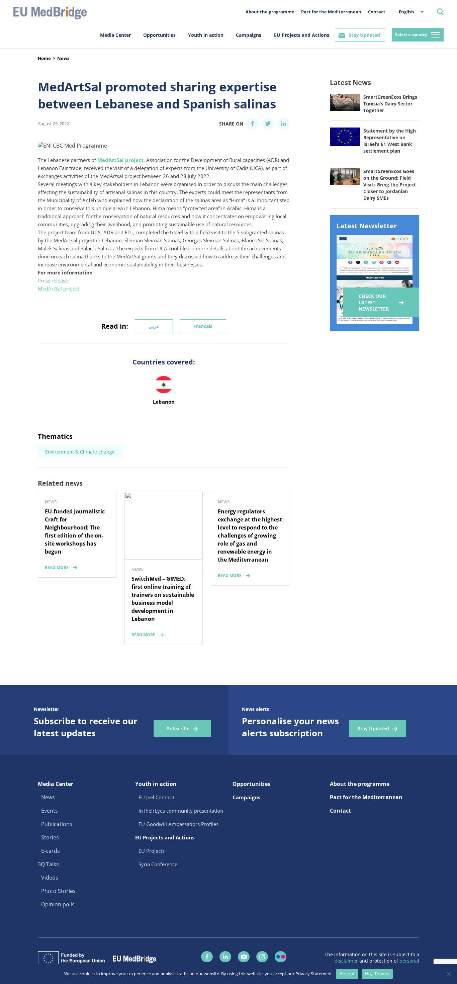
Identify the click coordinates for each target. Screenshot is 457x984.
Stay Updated (364, 35)
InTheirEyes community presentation (181, 810)
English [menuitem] (406, 12)
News (63, 58)
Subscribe (178, 728)
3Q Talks (48, 864)
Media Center (115, 35)
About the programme (270, 12)
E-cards (50, 850)
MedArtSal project (58, 288)
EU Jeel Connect (156, 797)
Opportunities (159, 35)
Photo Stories (58, 891)
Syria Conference (158, 864)
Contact (376, 12)
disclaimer (347, 961)
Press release (53, 280)
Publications (56, 824)
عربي (154, 326)
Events (49, 810)
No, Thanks (377, 973)
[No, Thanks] (448, 974)
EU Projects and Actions (301, 35)
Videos (49, 877)
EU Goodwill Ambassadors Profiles (178, 824)
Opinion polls (58, 904)
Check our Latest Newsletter (374, 302)
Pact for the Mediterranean (331, 12)
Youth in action (205, 35)
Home (44, 58)
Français (202, 326)
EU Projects (152, 850)
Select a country (411, 34)
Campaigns (248, 35)
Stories (50, 837)
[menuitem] (408, 11)
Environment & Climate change (80, 451)
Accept (347, 973)
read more (57, 567)
